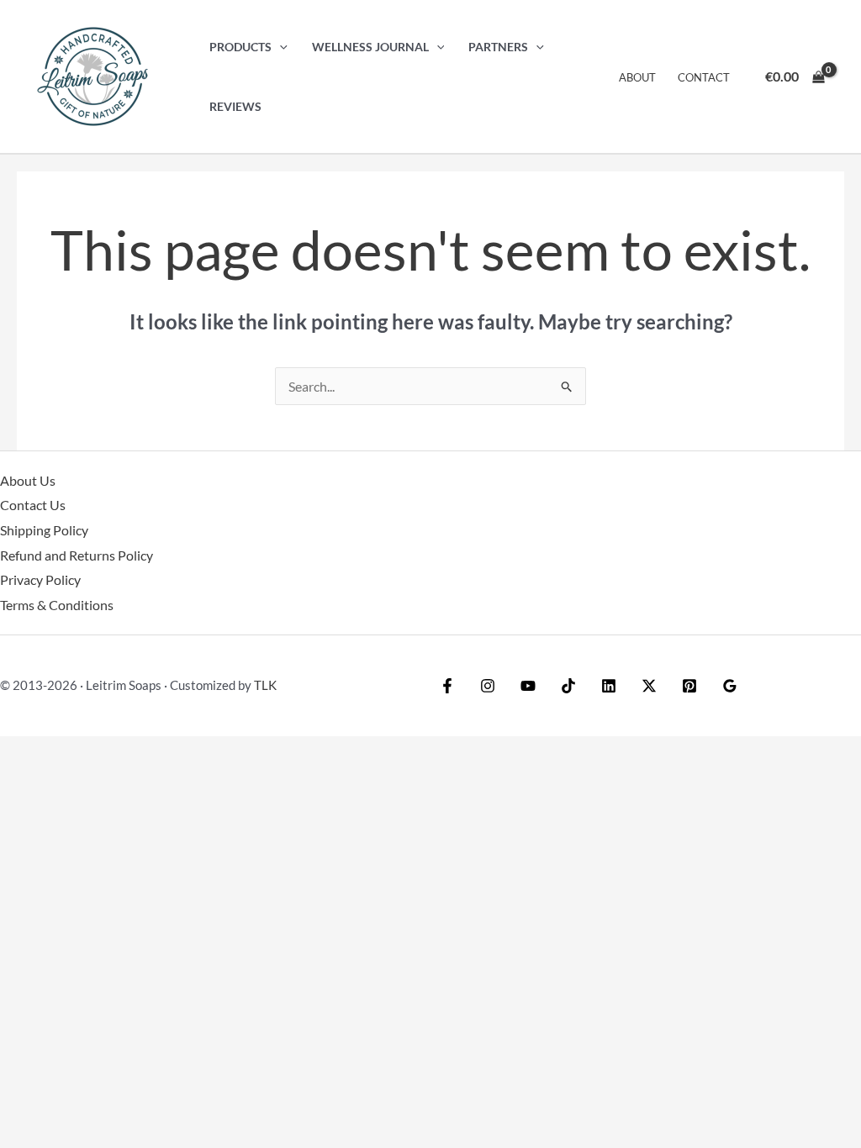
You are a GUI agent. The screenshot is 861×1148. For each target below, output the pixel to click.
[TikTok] (568, 686)
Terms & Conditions (57, 605)
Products (240, 46)
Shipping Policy (44, 530)
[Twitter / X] (649, 686)
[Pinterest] (689, 686)
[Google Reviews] (730, 686)
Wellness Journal (370, 46)
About (637, 77)
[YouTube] (528, 686)
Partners (498, 46)
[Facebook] (447, 686)
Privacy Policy (40, 579)
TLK (265, 684)
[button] (280, 46)
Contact (704, 77)
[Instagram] (488, 686)
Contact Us (33, 505)
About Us (27, 480)
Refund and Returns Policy (76, 555)
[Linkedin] (609, 686)
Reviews (235, 106)
